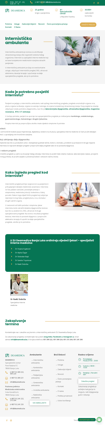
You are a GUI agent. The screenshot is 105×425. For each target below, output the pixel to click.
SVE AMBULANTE (39, 403)
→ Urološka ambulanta (40, 390)
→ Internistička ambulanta (37, 361)
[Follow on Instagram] (98, 3)
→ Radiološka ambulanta (36, 396)
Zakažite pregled (88, 25)
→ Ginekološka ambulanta (37, 383)
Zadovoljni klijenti (29, 24)
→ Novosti (60, 374)
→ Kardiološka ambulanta (36, 368)
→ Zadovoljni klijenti (63, 369)
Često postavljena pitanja (57, 24)
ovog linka (48, 337)
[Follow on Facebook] (94, 3)
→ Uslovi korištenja (63, 400)
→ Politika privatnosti (64, 396)
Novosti (41, 24)
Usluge (17, 24)
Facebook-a (58, 337)
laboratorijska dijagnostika (56, 109)
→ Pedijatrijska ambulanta (37, 376)
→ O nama (60, 391)
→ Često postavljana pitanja (63, 380)
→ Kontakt (60, 386)
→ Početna (60, 360)
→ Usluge (59, 365)
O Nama (17, 27)
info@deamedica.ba (19, 339)
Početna (8, 24)
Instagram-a (68, 337)
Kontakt (8, 27)
